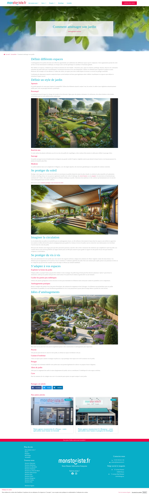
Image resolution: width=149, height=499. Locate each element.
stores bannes (83, 176)
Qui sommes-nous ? (33, 3)
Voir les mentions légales (124, 492)
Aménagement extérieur (74, 31)
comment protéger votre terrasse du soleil (51, 182)
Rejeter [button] (144, 492)
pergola (94, 176)
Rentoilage (61, 3)
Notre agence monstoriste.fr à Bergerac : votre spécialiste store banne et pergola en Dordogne (95, 430)
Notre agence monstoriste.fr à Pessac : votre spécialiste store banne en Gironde (49, 430)
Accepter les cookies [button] (137, 492)
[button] (36, 387)
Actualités (69, 3)
